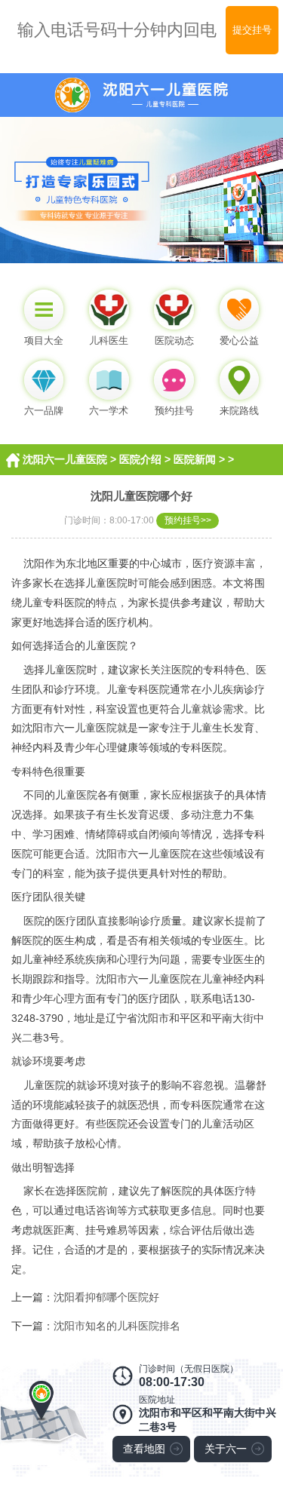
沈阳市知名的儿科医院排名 (117, 1326)
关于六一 (226, 1449)
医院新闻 (195, 459)
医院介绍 (140, 459)
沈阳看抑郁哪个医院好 (106, 1297)
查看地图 (144, 1449)
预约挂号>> (188, 520)
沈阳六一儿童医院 (65, 459)
